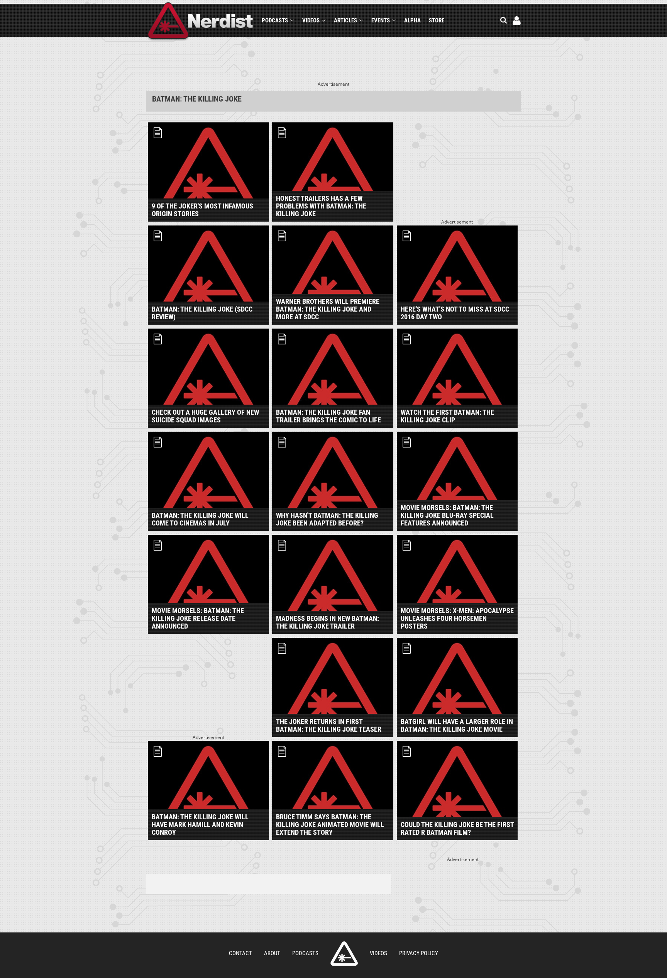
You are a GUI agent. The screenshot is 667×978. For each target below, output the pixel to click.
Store (436, 20)
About (272, 953)
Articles (345, 20)
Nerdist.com (344, 953)
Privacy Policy (418, 953)
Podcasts (275, 20)
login (517, 20)
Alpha (412, 20)
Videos (311, 20)
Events (380, 20)
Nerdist (200, 22)
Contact (240, 953)
